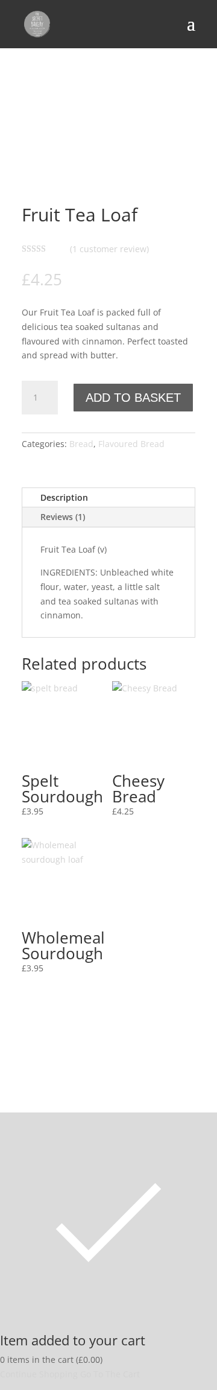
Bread (81, 443)
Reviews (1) (62, 516)
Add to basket (133, 397)
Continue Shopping (39, 1374)
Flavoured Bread (131, 443)
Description (64, 497)
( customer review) (109, 249)
